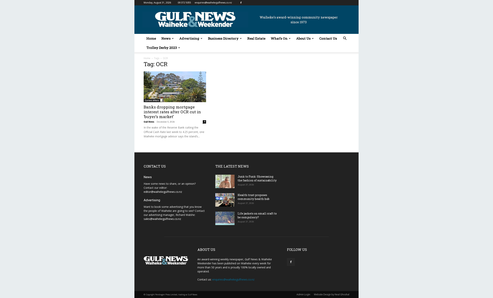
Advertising (189, 38)
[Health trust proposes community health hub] (225, 200)
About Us (303, 38)
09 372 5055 (184, 2)
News (166, 38)
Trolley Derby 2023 (161, 47)
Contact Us (328, 38)
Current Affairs (152, 100)
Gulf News (149, 121)
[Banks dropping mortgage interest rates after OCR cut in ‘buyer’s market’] (175, 86)
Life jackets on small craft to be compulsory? (257, 215)
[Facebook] (241, 2)
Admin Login (303, 294)
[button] (344, 39)
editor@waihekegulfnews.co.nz (163, 192)
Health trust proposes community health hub (253, 197)
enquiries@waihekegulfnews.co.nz (213, 2)
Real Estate (256, 38)
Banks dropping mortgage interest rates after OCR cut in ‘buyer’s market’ (172, 111)
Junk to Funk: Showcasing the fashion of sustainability (257, 178)
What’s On (279, 38)
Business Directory (223, 38)
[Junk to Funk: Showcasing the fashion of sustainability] (225, 181)
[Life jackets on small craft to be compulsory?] (225, 218)
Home (151, 38)
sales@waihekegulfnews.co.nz (162, 219)
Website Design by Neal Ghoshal (331, 294)
